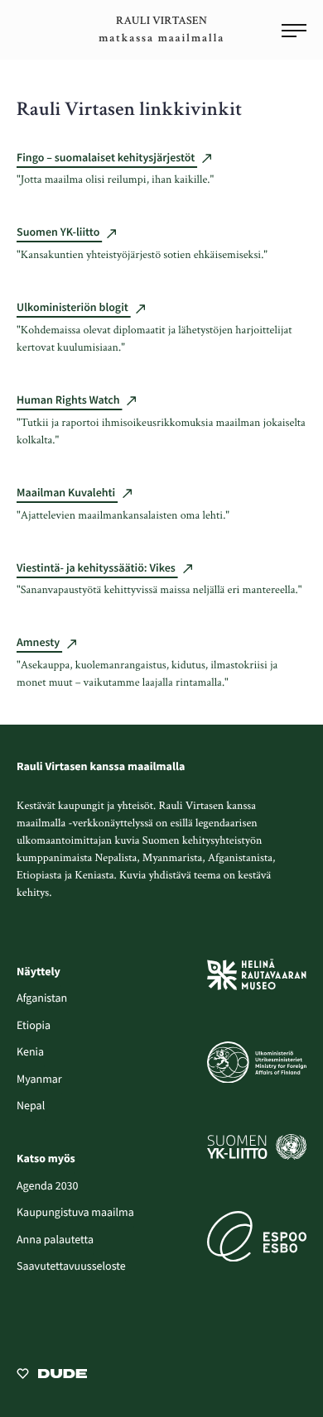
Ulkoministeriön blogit (74, 306)
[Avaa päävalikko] (294, 32)
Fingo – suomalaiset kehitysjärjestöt (107, 157)
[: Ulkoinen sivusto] (52, 1372)
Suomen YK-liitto (59, 231)
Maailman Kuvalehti (67, 492)
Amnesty (39, 641)
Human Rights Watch (69, 399)
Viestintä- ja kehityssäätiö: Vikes (97, 567)
